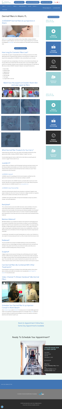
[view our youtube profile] (57, 2)
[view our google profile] (56, 2)
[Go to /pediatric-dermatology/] (53, 63)
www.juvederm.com (24, 184)
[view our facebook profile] (54, 2)
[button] (19, 2)
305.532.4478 (57, 8)
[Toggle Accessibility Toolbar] (2, 407)
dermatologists (11, 42)
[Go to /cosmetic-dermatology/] (53, 48)
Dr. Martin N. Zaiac (7, 310)
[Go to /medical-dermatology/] (53, 33)
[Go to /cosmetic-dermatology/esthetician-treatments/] (53, 79)
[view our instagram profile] (59, 2)
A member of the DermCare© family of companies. (27, 393)
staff (33, 311)
